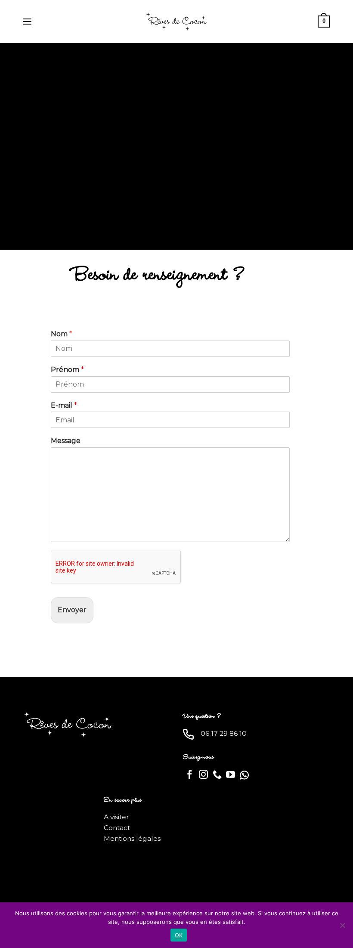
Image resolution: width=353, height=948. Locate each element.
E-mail (64, 405)
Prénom (67, 370)
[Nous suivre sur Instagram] (203, 775)
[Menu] (27, 21)
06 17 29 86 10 (224, 733)
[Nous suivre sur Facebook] (189, 775)
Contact (117, 828)
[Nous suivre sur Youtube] (230, 775)
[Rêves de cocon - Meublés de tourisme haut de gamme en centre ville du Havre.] (176, 21)
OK (179, 935)
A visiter (116, 817)
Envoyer (72, 610)
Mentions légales (132, 838)
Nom (61, 334)
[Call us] (217, 775)
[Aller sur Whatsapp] (244, 775)
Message (66, 441)
